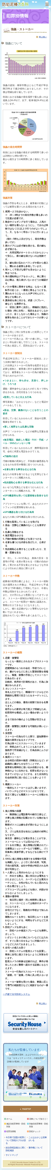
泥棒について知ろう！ (38, 1119)
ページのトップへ (25, 1108)
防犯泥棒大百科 (15, 4)
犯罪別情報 (11, 1131)
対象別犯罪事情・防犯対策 (38, 1125)
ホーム (9, 1119)
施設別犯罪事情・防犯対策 (15, 1125)
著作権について (35, 1147)
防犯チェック (35, 1131)
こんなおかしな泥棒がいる (37, 1138)
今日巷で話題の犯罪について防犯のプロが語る (16, 1140)
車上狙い (43, 37)
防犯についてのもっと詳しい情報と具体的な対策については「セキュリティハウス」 (25, 1094)
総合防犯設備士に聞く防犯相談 (16, 1149)
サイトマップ (12, 1155)
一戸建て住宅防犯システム (16, 994)
